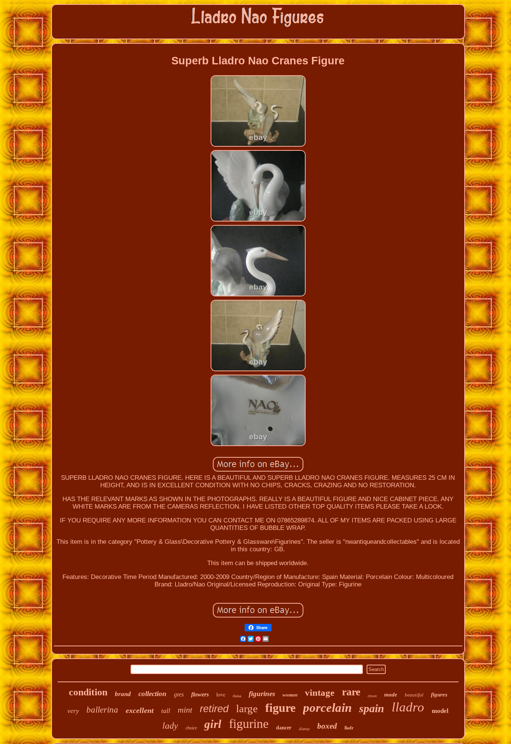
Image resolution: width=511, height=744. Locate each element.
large (247, 708)
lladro (408, 707)
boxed (327, 726)
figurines (262, 694)
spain (371, 708)
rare (351, 692)
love (220, 694)
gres (179, 694)
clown (372, 696)
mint (185, 709)
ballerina (102, 709)
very (73, 710)
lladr (349, 728)
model (440, 710)
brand (123, 694)
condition (88, 692)
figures (439, 695)
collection (152, 694)
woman (289, 695)
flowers (200, 694)
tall (165, 710)
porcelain (327, 707)
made (390, 695)
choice (191, 728)
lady (170, 726)
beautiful (414, 695)
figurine (249, 724)
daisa (237, 695)
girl (212, 724)
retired (214, 708)
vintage (319, 692)
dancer (283, 728)
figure (280, 707)
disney (304, 728)
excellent (140, 710)
